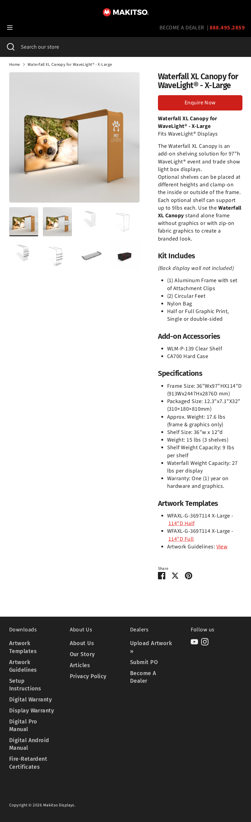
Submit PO (144, 662)
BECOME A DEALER (181, 28)
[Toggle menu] (10, 27)
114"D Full (181, 539)
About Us (82, 643)
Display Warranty (31, 710)
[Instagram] (204, 641)
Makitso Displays (58, 805)
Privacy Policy (88, 676)
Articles (80, 665)
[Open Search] (10, 47)
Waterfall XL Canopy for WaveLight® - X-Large (70, 64)
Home (14, 64)
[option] (74, 139)
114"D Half (181, 523)
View (222, 547)
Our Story (82, 654)
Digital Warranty (30, 699)
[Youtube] (194, 641)
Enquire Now (200, 102)
